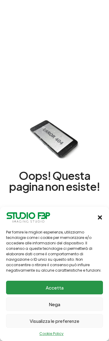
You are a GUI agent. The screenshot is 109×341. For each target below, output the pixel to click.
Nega (54, 304)
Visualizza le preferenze (54, 321)
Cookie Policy (51, 333)
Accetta (55, 287)
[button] (100, 217)
